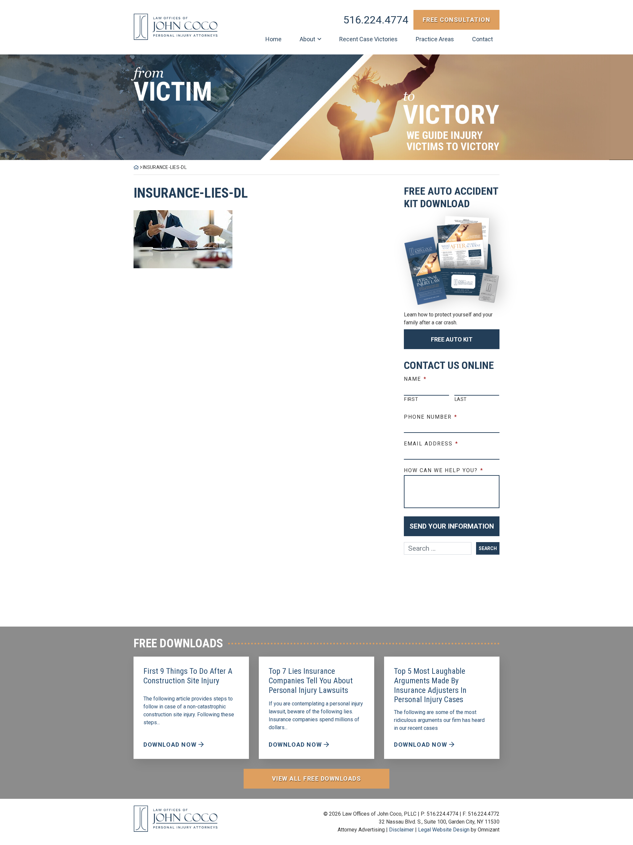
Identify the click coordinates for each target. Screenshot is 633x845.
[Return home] (176, 26)
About (307, 39)
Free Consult (457, 19)
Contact (482, 39)
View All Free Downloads (316, 778)
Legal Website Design (443, 830)
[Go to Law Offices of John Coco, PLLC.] (136, 167)
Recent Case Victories (368, 39)
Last (461, 399)
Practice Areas (435, 39)
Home (273, 39)
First (411, 399)
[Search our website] (440, 548)
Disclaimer (401, 830)
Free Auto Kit (451, 339)
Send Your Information (451, 526)
